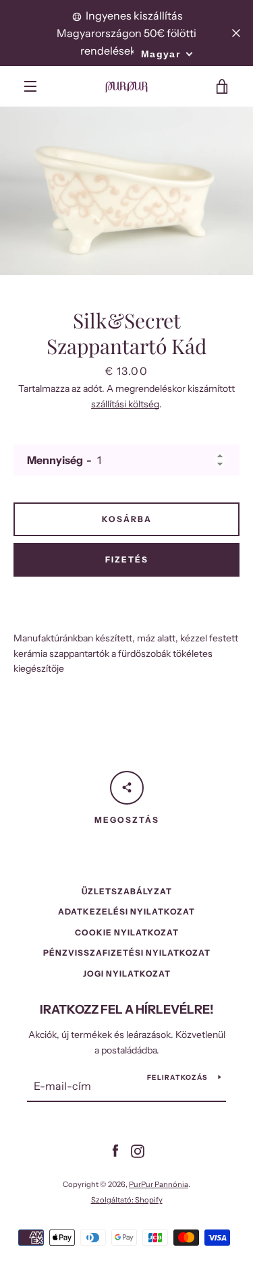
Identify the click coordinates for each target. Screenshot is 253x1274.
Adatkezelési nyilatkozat (126, 911)
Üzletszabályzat (127, 891)
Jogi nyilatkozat (127, 973)
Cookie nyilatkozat (127, 932)
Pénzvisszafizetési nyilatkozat (126, 953)
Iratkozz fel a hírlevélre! (127, 1009)
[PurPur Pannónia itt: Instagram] (137, 1150)
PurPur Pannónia (158, 1184)
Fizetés (126, 559)
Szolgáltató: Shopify (127, 1200)
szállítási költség (125, 404)
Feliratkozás (177, 1077)
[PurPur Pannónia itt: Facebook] (115, 1150)
